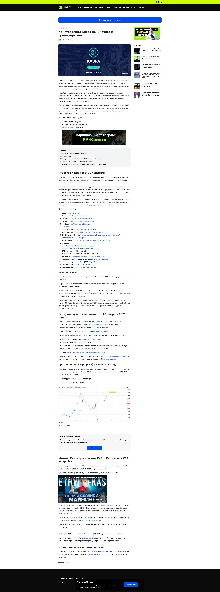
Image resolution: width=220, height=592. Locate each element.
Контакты (61, 2)
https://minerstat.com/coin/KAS (84, 267)
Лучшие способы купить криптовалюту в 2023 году (86, 353)
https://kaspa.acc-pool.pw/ (75, 238)
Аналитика (87, 7)
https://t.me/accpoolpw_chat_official (90, 232)
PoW (107, 505)
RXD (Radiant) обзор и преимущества (87, 520)
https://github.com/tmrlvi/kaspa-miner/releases (78, 246)
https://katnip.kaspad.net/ (91, 235)
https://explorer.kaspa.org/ (110, 235)
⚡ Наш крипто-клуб (71, 2)
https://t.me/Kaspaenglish (80, 216)
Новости (79, 7)
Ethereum (81, 296)
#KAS (67, 562)
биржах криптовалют (96, 324)
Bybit (84, 440)
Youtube (81, 2)
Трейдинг (126, 7)
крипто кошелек (110, 359)
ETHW (112, 473)
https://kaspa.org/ (73, 213)
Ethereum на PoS (118, 111)
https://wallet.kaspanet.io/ (83, 264)
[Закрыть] (141, 584)
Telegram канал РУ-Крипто (115, 551)
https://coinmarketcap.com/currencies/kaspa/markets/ (92, 240)
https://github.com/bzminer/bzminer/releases (78, 248)
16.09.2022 (70, 39)
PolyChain (62, 280)
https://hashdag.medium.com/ (79, 224)
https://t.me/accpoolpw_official (85, 229)
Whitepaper (66, 227)
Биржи (109, 7)
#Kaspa (74, 562)
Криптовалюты (98, 7)
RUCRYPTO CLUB (98, 554)
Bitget (92, 440)
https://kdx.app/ (94, 262)
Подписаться (131, 584)
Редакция (64, 39)
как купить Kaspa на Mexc (92, 339)
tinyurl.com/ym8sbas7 (101, 259)
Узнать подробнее (94, 448)
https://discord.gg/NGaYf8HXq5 (80, 218)
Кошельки (117, 7)
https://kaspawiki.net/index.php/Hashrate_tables (88, 256)
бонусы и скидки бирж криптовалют (89, 348)
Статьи (133, 7)
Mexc (64, 339)
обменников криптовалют (117, 356)
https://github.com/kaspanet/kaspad (81, 221)
